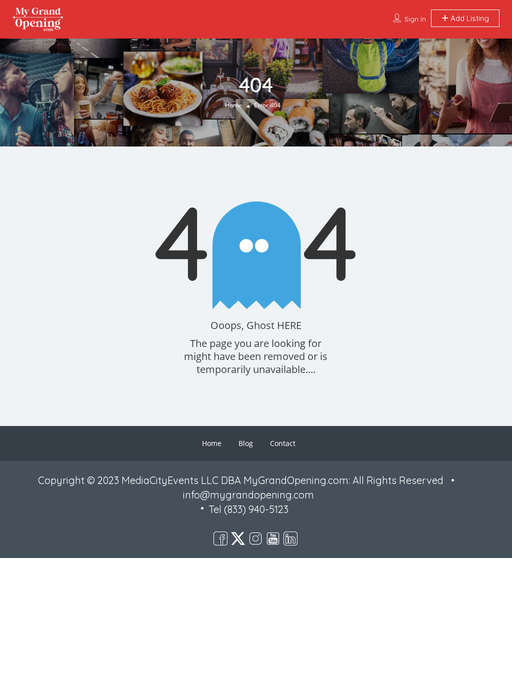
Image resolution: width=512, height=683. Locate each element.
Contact (283, 443)
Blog (245, 443)
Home (233, 105)
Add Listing (468, 18)
